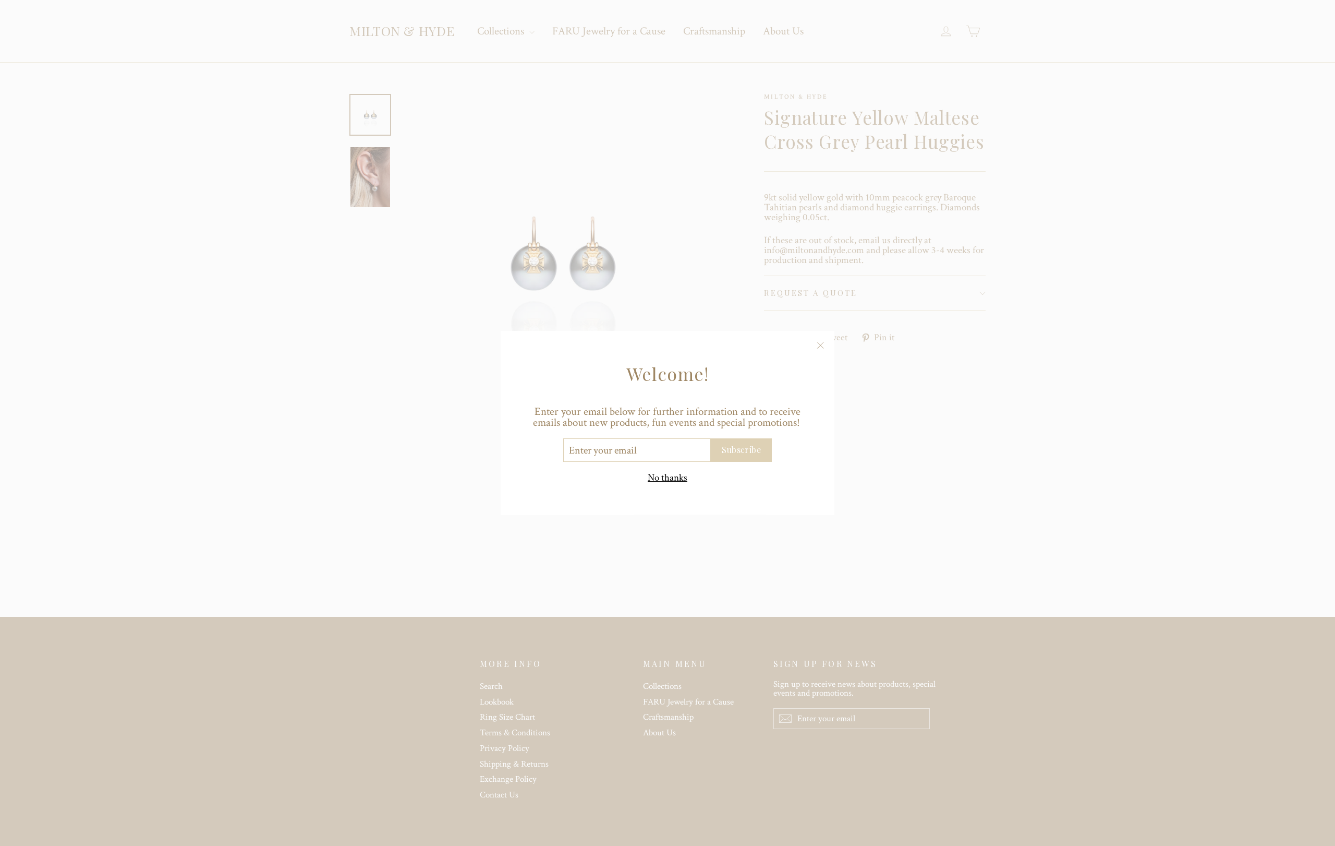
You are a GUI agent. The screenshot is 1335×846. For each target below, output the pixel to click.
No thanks (667, 478)
